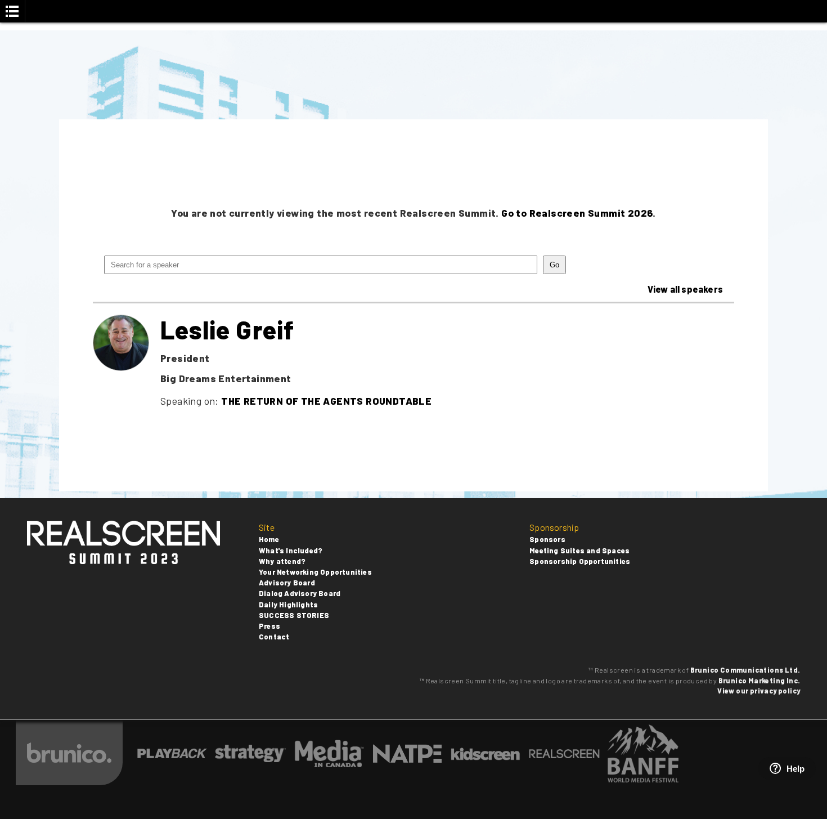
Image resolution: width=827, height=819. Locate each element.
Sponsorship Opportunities (579, 561)
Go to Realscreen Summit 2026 (577, 213)
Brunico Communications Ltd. (745, 670)
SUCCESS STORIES (294, 615)
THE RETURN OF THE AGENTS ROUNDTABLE (326, 401)
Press (269, 625)
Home (269, 539)
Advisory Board (287, 582)
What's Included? (290, 550)
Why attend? (282, 561)
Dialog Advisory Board (299, 593)
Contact (274, 636)
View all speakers (685, 289)
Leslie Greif (227, 329)
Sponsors (547, 539)
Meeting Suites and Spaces (579, 550)
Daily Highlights (288, 604)
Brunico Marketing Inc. (759, 680)
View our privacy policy (758, 691)
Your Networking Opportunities (315, 571)
